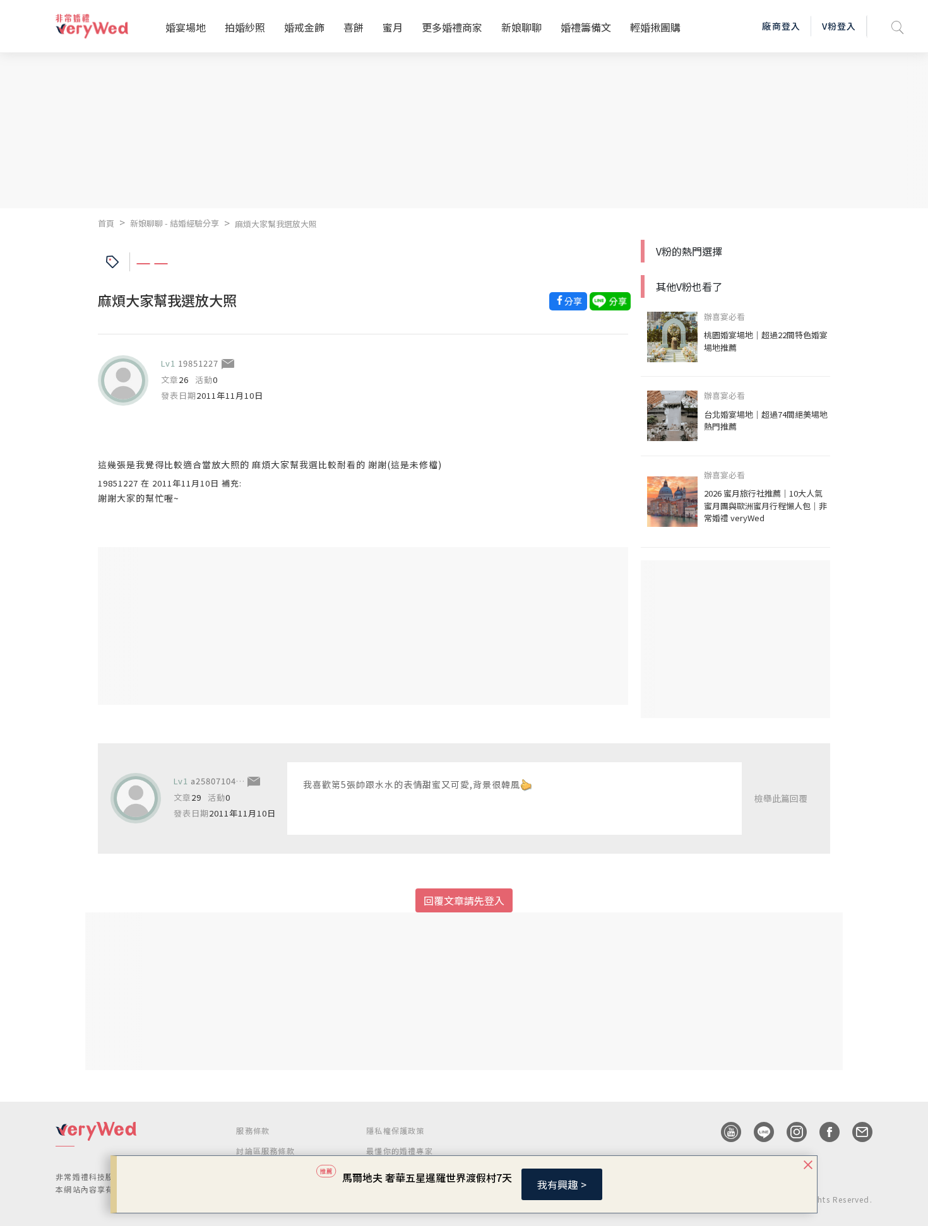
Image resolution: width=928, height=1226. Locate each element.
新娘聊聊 (521, 27)
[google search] (897, 26)
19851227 (198, 363)
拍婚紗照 (245, 27)
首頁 (106, 223)
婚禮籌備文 (586, 27)
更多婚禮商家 (452, 27)
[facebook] (823, 1132)
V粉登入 (839, 26)
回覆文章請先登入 (464, 900)
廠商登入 (781, 26)
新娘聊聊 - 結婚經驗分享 (174, 223)
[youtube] (724, 1132)
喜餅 (353, 27)
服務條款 (253, 1130)
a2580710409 (218, 781)
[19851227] (123, 380)
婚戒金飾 (304, 27)
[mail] (856, 1132)
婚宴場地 (185, 27)
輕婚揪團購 (655, 27)
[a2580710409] (136, 798)
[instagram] (790, 1132)
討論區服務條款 (265, 1150)
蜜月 (393, 27)
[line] (757, 1132)
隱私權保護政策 (395, 1130)
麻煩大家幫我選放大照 (276, 224)
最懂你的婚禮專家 (399, 1150)
